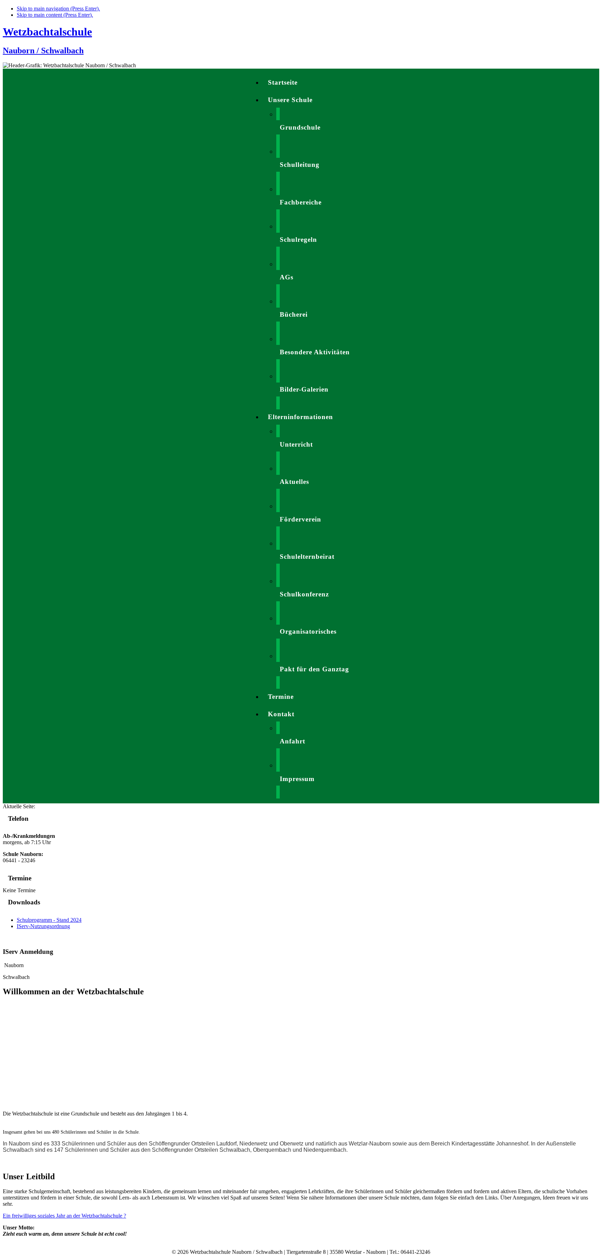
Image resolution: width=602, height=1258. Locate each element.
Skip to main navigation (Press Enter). (58, 8)
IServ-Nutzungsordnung (43, 926)
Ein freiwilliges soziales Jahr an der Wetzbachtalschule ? (64, 1216)
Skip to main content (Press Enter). (55, 15)
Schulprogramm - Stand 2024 (49, 920)
